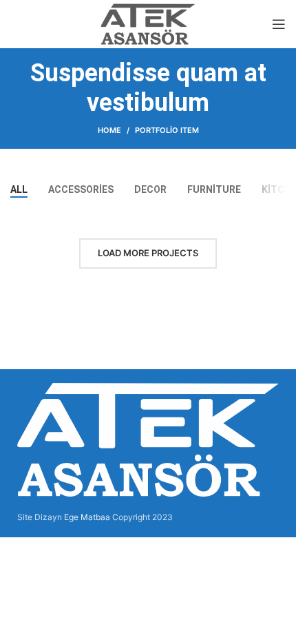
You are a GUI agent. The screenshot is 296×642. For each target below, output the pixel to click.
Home (109, 130)
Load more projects (148, 252)
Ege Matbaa (87, 517)
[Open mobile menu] (279, 24)
